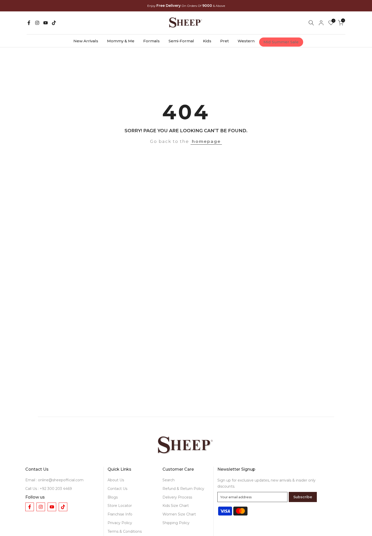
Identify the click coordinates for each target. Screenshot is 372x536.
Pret (224, 41)
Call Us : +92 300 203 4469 (48, 488)
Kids (207, 41)
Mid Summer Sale (281, 42)
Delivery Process (177, 497)
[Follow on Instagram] (37, 23)
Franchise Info (120, 514)
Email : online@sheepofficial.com (54, 480)
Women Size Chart (179, 514)
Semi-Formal (181, 41)
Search (168, 480)
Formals (151, 41)
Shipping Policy (176, 523)
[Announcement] (186, 6)
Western (246, 41)
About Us (116, 480)
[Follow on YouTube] (45, 23)
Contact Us (117, 488)
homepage (206, 141)
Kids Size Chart (175, 505)
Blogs (113, 497)
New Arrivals (85, 41)
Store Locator (120, 505)
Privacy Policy (120, 523)
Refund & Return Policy (183, 488)
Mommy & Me (120, 41)
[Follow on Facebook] (29, 23)
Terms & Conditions (125, 531)
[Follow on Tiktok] (54, 23)
